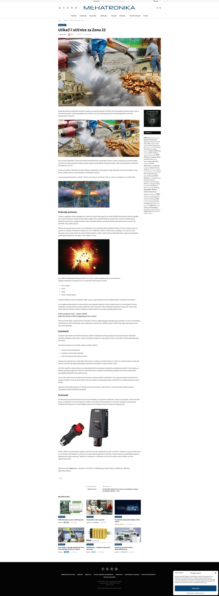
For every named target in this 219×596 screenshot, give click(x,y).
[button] (215, 573)
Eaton (145, 147)
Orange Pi (153, 183)
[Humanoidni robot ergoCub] (99, 507)
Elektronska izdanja (132, 574)
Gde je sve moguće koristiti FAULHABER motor (124, 548)
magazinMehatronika (148, 171)
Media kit (88, 574)
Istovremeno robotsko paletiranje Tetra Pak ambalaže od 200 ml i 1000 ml (71, 548)
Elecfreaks (158, 147)
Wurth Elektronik (155, 211)
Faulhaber (153, 157)
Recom (145, 187)
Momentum (147, 180)
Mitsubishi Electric (156, 178)
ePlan (149, 155)
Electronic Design (152, 149)
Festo (158, 157)
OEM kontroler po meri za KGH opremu (71, 520)
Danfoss (146, 145)
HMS (150, 163)
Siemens (146, 194)
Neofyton (156, 182)
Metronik (146, 176)
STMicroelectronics (155, 196)
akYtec (148, 137)
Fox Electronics (148, 159)
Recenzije (92, 16)
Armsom (152, 137)
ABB (145, 137)
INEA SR (156, 166)
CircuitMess (156, 143)
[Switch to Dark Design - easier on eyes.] (157, 7)
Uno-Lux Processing (151, 208)
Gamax (155, 159)
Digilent (154, 145)
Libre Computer (157, 170)
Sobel (60, 478)
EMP (160, 151)
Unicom (158, 205)
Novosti (114, 16)
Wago (159, 209)
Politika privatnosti (199, 593)
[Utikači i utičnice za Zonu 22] (109, 72)
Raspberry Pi (154, 185)
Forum (145, 16)
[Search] (160, 8)
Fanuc (148, 157)
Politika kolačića (190, 593)
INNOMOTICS (147, 167)
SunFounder (146, 198)
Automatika (157, 137)
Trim (156, 203)
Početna (74, 16)
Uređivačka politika (68, 574)
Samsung (156, 187)
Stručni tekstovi (135, 16)
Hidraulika (146, 163)
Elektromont (146, 151)
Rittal (152, 187)
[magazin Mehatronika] (109, 7)
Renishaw (149, 187)
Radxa (149, 185)
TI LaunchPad (152, 201)
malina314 (155, 171)
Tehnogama (156, 200)
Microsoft (151, 176)
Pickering (145, 185)
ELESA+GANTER (153, 151)
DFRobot (150, 145)
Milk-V (150, 178)
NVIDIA (145, 183)
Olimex (149, 183)
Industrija (83, 16)
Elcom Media (152, 147)
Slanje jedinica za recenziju (103, 574)
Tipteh (148, 203)
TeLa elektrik (146, 201)
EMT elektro (146, 153)
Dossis (158, 145)
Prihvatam (195, 588)
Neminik (152, 181)
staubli (149, 196)
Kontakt (80, 574)
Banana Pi (147, 140)
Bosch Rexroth (151, 141)
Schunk (146, 192)
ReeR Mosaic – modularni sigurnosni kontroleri (98, 548)
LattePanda (151, 170)
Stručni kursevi (92, 489)
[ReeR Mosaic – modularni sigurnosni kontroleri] (99, 535)
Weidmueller (147, 211)
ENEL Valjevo (153, 153)
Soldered (146, 196)
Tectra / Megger (154, 198)
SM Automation (152, 194)
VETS (156, 209)
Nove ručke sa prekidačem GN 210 (114, 1)
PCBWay (158, 183)
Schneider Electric (150, 189)
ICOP (153, 166)
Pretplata (119, 574)
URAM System (147, 209)
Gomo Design (148, 161)
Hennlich (155, 161)
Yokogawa (150, 213)
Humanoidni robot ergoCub (95, 520)
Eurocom (153, 155)
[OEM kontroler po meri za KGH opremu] (71, 507)
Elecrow (146, 149)
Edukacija (103, 16)
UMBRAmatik (152, 205)
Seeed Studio (153, 192)
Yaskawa (146, 213)
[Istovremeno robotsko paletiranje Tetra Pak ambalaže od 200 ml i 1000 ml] (71, 535)
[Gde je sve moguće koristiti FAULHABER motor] (128, 535)
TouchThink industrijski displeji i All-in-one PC (127, 520)
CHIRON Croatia (150, 143)
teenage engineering (148, 200)
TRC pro (152, 203)
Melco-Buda (154, 173)
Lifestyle (122, 16)
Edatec (148, 147)
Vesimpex (152, 209)
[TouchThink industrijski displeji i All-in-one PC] (128, 507)
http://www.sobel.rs (64, 471)
